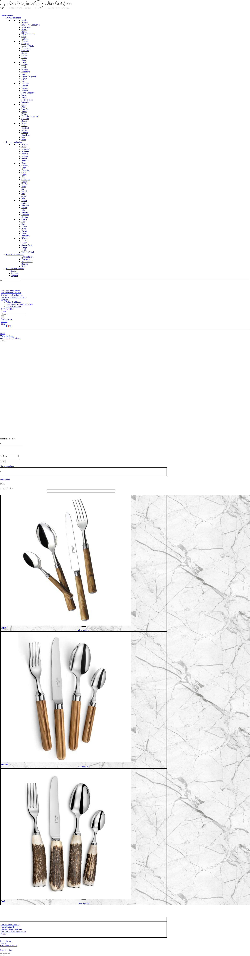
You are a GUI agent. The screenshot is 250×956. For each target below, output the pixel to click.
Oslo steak (25, 259)
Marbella (25, 205)
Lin (22, 81)
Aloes (23, 147)
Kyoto (24, 200)
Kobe (23, 266)
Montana (25, 215)
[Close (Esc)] (9, 953)
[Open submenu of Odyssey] (9, 300)
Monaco (24, 212)
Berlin (24, 32)
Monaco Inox (27, 100)
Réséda (24, 238)
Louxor (24, 86)
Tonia (23, 250)
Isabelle (24, 191)
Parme (24, 226)
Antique (24, 156)
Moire (23, 97)
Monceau (25, 102)
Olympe (14, 275)
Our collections (7, 15)
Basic (23, 163)
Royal (23, 123)
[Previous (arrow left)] (1, 955)
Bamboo (25, 161)
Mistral (24, 208)
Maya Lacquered (28, 93)
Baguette (14, 273)
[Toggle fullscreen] (4, 953)
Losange (25, 83)
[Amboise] (66, 761)
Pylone (24, 114)
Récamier (25, 236)
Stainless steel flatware (15, 268)
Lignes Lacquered (28, 76)
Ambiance (25, 149)
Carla (23, 172)
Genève (24, 184)
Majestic (24, 203)
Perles (13, 271)
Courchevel (26, 48)
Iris (22, 189)
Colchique (25, 179)
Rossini (24, 264)
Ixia (23, 193)
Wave (23, 140)
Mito (23, 210)
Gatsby (24, 65)
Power (24, 231)
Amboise (25, 151)
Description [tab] (5, 479)
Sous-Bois (25, 135)
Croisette (25, 50)
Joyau (23, 196)
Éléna (23, 60)
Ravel (23, 233)
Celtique (24, 39)
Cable (23, 36)
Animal (24, 22)
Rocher (24, 121)
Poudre (24, 111)
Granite (24, 69)
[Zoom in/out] (1, 953)
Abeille (24, 144)
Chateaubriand (27, 257)
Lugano (24, 88)
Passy (23, 229)
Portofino (25, 109)
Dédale (24, 55)
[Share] (6, 953)
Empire (24, 182)
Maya (23, 95)
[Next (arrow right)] (4, 955)
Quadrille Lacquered (29, 116)
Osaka (24, 219)
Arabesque (25, 27)
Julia (23, 198)
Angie (24, 20)
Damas (24, 53)
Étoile (23, 62)
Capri (23, 168)
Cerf (23, 177)
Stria (23, 137)
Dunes (24, 58)
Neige (23, 104)
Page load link (6, 950)
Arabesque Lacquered (30, 25)
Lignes (24, 79)
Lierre (23, 74)
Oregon (24, 217)
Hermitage (25, 72)
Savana (24, 125)
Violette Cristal (27, 252)
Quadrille (25, 118)
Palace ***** (27, 261)
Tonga (24, 247)
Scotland (25, 128)
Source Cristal (27, 245)
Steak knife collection (15, 254)
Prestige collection (13, 18)
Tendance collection (14, 142)
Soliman (24, 133)
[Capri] (66, 625)
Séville (24, 130)
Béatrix (24, 29)
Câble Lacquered (28, 34)
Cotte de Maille (27, 46)
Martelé (24, 90)
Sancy (24, 243)
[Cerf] (66, 898)
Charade (24, 41)
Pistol (23, 107)
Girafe (24, 67)
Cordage (25, 43)
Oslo (23, 222)
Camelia (24, 165)
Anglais (24, 154)
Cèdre (23, 175)
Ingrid (23, 186)
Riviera (24, 240)
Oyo (23, 224)
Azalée (24, 158)
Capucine (25, 170)
